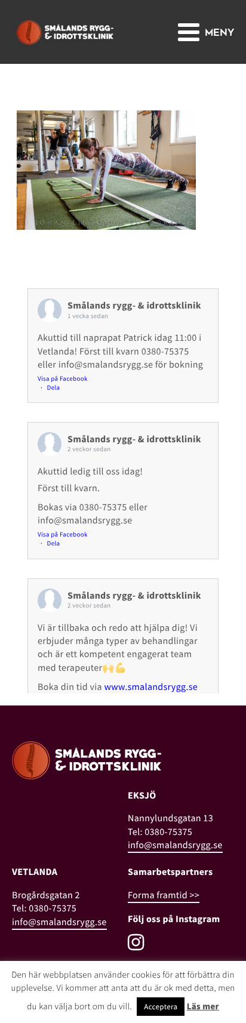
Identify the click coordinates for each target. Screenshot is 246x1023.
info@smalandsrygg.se (175, 845)
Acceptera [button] (160, 1007)
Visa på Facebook (63, 379)
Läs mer (203, 1006)
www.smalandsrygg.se (151, 687)
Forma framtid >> (163, 895)
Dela (53, 388)
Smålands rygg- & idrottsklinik (134, 306)
